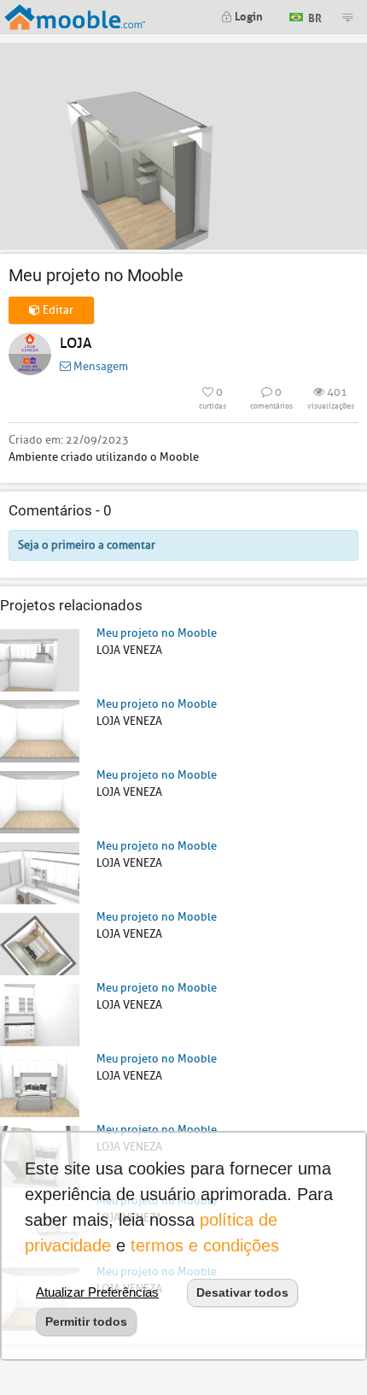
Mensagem (99, 366)
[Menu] (347, 17)
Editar (56, 310)
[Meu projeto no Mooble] (39, 659)
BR (314, 16)
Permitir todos (86, 1321)
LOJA (75, 343)
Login (247, 15)
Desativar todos (242, 1292)
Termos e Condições (205, 1245)
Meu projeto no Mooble (156, 633)
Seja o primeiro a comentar (86, 545)
